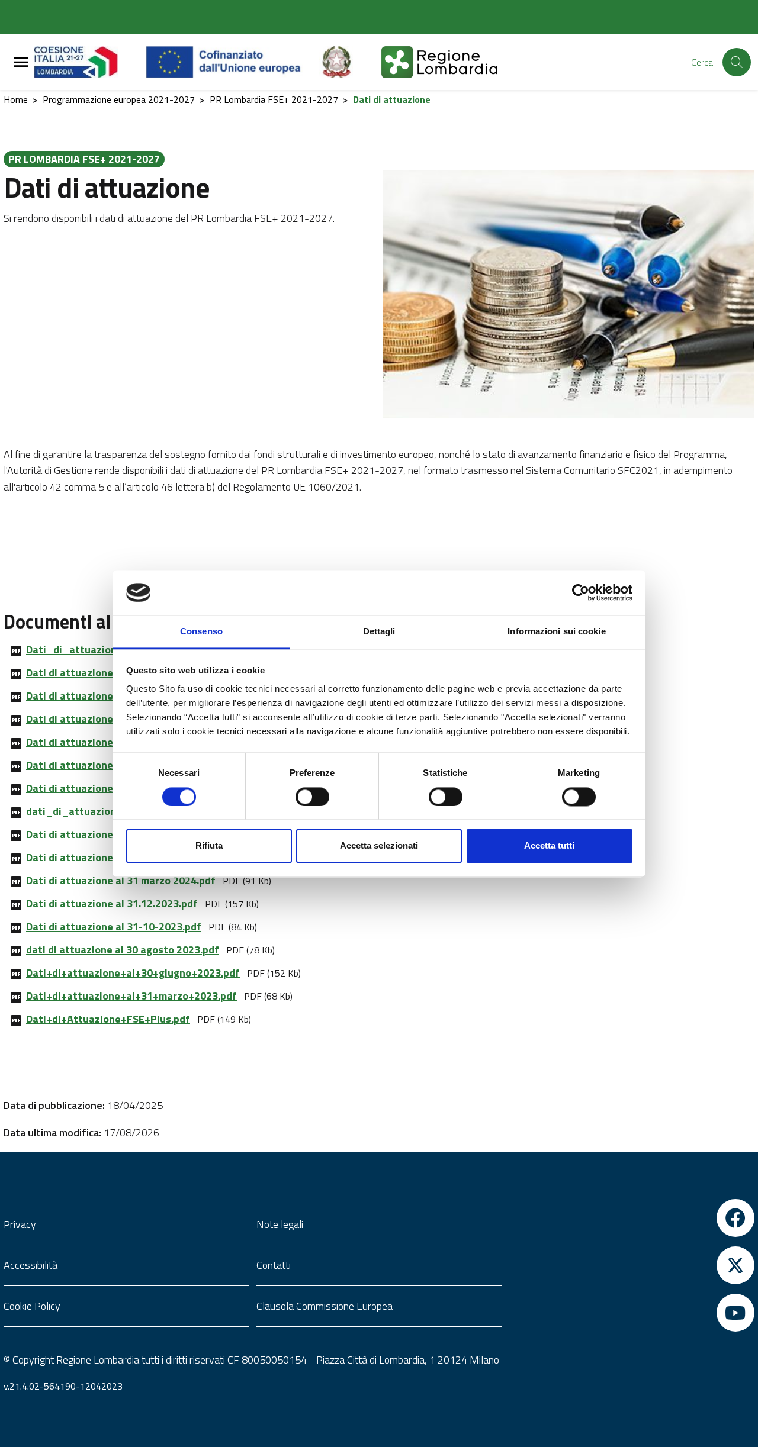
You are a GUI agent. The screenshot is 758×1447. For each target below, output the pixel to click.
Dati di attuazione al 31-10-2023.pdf (113, 926)
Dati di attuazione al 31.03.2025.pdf (112, 765)
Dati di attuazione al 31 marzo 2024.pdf (121, 880)
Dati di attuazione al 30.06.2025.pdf (112, 742)
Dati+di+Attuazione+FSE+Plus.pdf (108, 1019)
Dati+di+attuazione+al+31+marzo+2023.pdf (131, 996)
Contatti (273, 1265)
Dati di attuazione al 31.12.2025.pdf (112, 696)
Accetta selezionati (379, 846)
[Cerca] (736, 62)
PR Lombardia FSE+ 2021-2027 (274, 99)
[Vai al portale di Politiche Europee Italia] (350, 62)
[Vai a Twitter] (631, 1265)
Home (16, 99)
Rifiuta (209, 846)
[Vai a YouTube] (631, 1312)
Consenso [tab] (201, 632)
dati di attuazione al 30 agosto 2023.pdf (122, 950)
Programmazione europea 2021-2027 (119, 99)
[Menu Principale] (21, 62)
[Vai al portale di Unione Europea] (232, 62)
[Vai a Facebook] (631, 1218)
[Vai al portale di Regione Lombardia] (90, 62)
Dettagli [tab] (379, 632)
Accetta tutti (549, 846)
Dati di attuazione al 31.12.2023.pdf (112, 903)
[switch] (312, 796)
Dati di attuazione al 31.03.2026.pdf (112, 673)
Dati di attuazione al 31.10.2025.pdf (112, 719)
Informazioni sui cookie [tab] (556, 632)
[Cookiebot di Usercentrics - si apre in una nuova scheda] (580, 592)
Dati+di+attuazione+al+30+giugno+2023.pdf (133, 973)
